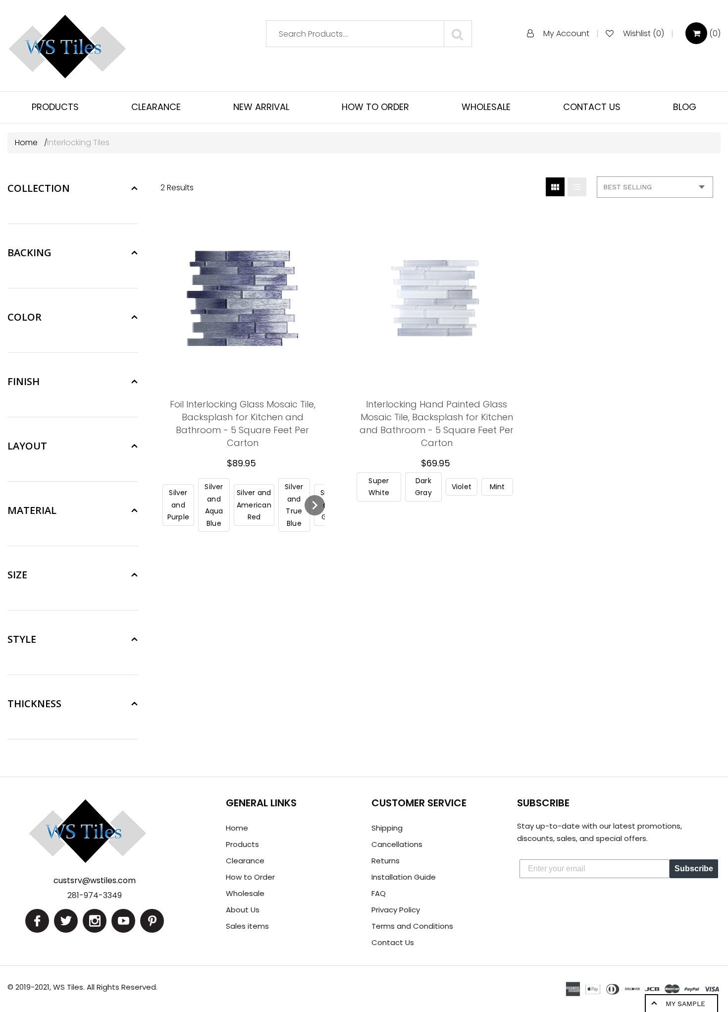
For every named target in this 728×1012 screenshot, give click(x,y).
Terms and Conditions (412, 926)
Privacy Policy (395, 909)
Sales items (247, 926)
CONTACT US (592, 107)
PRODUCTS (55, 107)
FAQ (378, 893)
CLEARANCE (156, 107)
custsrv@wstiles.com (94, 880)
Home (27, 142)
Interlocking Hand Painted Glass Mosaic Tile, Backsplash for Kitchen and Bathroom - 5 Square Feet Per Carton (437, 423)
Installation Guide (403, 877)
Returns (385, 860)
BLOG (684, 107)
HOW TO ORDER (375, 107)
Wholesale (245, 893)
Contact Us (392, 942)
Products (242, 844)
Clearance (245, 860)
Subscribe (694, 868)
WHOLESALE (486, 107)
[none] (178, 505)
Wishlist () (643, 33)
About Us (243, 909)
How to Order (250, 877)
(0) (714, 33)
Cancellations (396, 844)
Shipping (387, 828)
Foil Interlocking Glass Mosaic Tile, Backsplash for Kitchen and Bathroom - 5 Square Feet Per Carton (242, 423)
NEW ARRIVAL (261, 107)
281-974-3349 (94, 895)
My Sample (685, 1004)
